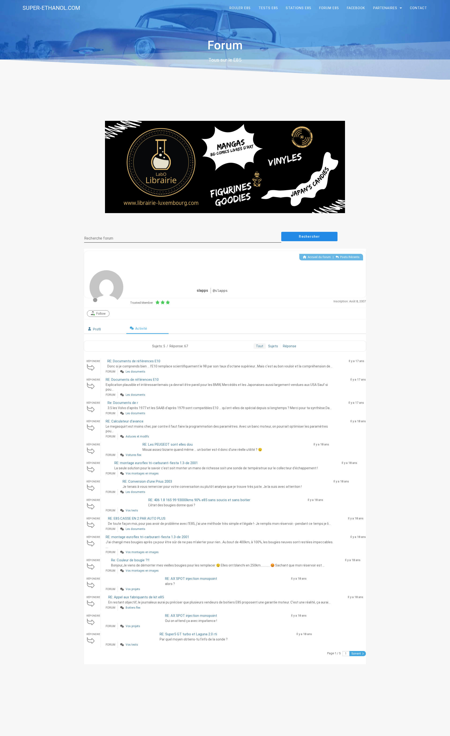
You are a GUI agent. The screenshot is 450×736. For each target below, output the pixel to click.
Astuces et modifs (137, 436)
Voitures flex (133, 455)
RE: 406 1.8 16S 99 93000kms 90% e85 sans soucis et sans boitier (199, 500)
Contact (418, 8)
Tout (259, 346)
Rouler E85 (240, 8)
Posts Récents (349, 257)
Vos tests (132, 510)
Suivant (356, 653)
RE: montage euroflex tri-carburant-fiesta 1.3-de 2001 (156, 463)
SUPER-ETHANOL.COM (51, 8)
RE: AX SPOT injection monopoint (191, 579)
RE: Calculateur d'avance (124, 421)
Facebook (356, 8)
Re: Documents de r (123, 403)
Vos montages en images (142, 473)
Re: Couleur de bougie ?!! (130, 560)
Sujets (273, 346)
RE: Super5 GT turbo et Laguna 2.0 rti (188, 634)
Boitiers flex (133, 607)
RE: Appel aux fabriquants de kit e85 (136, 597)
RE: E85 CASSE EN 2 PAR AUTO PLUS (136, 518)
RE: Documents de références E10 (133, 361)
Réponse (289, 346)
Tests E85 (268, 8)
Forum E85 (329, 8)
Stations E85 (298, 8)
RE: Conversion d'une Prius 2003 (147, 481)
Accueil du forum (319, 257)
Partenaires (385, 8)
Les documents (135, 371)
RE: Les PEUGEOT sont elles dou (167, 444)
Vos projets (133, 589)
